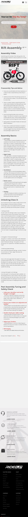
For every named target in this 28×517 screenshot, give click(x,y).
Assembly (18, 500)
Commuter (5, 476)
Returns (17, 504)
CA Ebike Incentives (20, 489)
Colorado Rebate (19, 485)
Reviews (4, 500)
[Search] (14, 27)
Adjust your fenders (10, 321)
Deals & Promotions (20, 480)
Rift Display (7, 329)
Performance (5, 485)
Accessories (18, 476)
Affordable (5, 474)
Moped (4, 480)
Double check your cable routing (14, 313)
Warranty (18, 502)
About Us (5, 495)
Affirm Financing (19, 487)
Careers (4, 502)
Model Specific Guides (15, 42)
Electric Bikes (19, 474)
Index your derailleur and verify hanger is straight (13, 293)
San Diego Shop (19, 483)
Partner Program (6, 504)
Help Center (18, 498)
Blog (4, 498)
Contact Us (18, 495)
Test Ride (5, 508)
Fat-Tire (4, 478)
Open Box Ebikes (6, 487)
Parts (17, 478)
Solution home (4, 42)
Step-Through (5, 483)
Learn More (11, 419)
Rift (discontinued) (6, 44)
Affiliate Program (6, 506)
